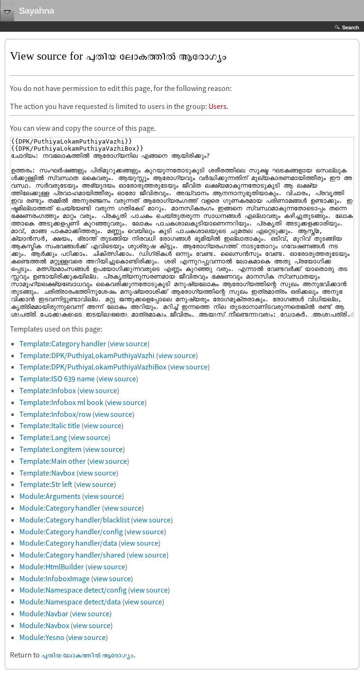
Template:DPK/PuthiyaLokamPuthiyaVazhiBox (92, 366)
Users (218, 106)
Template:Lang (43, 437)
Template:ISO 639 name (57, 378)
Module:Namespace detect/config (73, 589)
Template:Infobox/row (55, 414)
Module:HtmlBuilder (51, 566)
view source (128, 343)
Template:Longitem (50, 449)
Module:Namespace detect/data (70, 601)
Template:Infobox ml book (61, 402)
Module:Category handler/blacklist (74, 519)
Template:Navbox (47, 472)
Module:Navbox (44, 625)
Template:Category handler (62, 343)
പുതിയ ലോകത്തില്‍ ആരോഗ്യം (87, 654)
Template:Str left (46, 484)
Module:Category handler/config (71, 531)
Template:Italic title (49, 425)
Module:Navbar (43, 613)
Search (350, 27)
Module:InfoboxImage (54, 578)
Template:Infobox (47, 390)
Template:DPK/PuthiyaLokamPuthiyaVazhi (87, 355)
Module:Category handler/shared (72, 554)
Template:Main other (52, 461)
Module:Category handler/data (68, 543)
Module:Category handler (59, 508)
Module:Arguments (50, 496)
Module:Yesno (41, 637)
